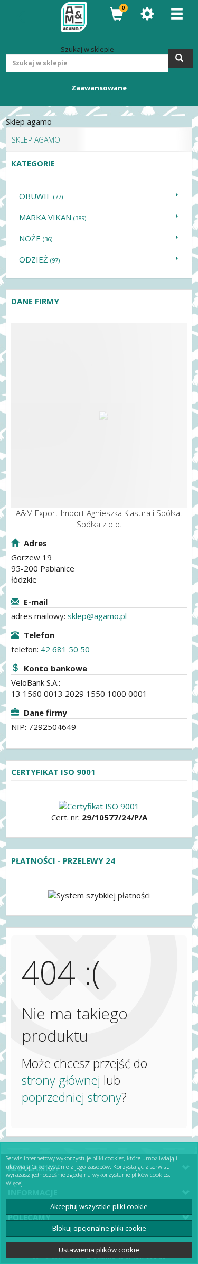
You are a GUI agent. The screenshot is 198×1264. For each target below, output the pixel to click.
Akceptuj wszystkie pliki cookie (99, 1206)
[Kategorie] (177, 14)
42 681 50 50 (65, 649)
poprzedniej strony (71, 1097)
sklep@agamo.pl (97, 616)
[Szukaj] (180, 58)
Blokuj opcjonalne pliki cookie (99, 1228)
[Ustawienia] (147, 14)
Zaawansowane (99, 87)
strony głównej (61, 1080)
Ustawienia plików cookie (99, 1249)
